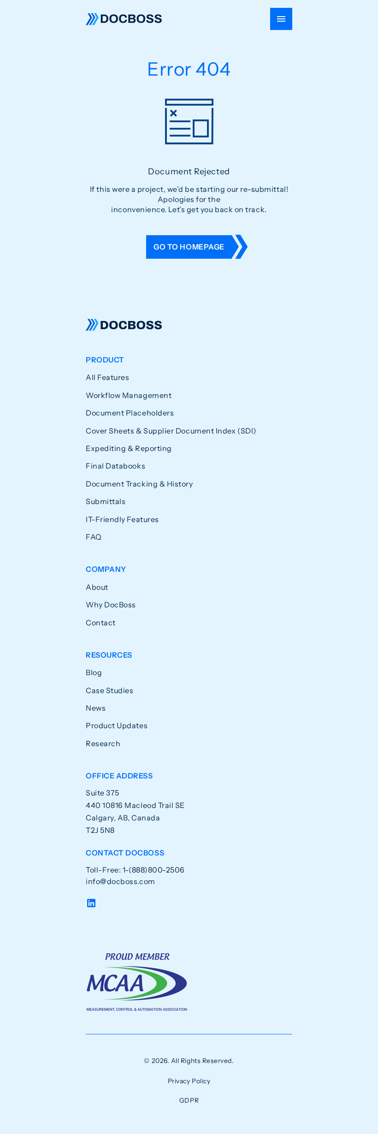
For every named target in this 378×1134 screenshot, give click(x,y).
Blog (94, 672)
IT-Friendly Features (122, 519)
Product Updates (117, 725)
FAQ (94, 536)
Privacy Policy (189, 1081)
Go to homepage (189, 246)
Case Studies (109, 690)
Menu (281, 19)
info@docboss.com (120, 881)
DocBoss (124, 19)
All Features (107, 377)
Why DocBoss (111, 604)
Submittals (105, 501)
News (96, 707)
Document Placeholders (130, 412)
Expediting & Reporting (129, 448)
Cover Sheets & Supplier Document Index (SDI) (171, 430)
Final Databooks (115, 465)
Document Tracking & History (139, 483)
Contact (101, 622)
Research (103, 743)
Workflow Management (128, 395)
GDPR (189, 1100)
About (97, 587)
